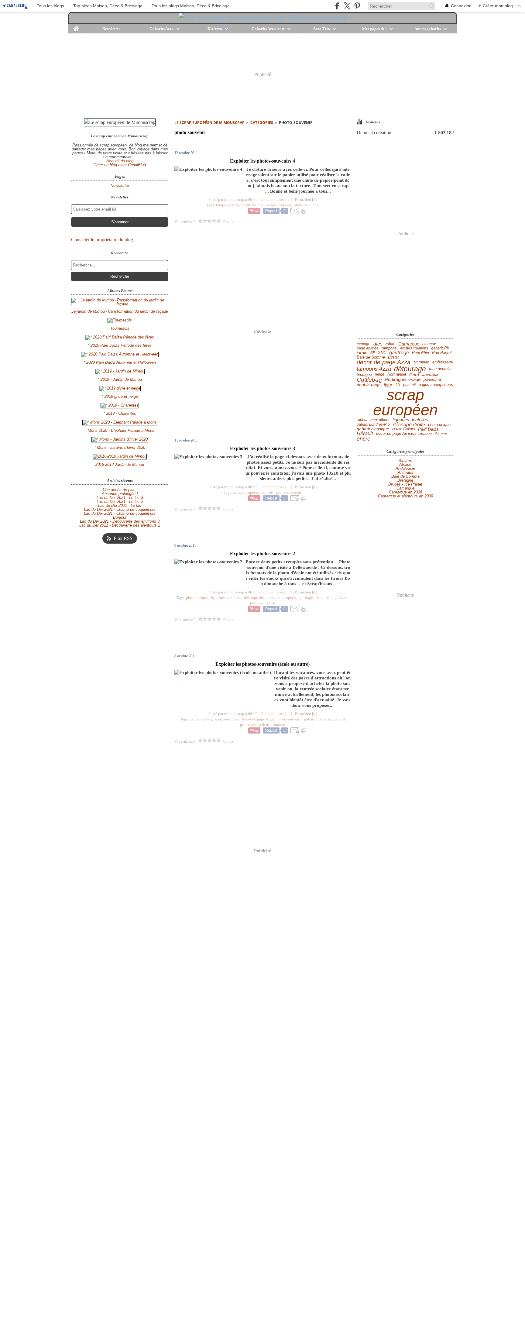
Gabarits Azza (161, 29)
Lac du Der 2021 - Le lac (119, 505)
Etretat (393, 357)
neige (379, 374)
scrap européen (405, 402)
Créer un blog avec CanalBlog (120, 165)
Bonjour (119, 517)
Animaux (405, 472)
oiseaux (429, 344)
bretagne (364, 374)
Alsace (441, 434)
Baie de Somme (371, 357)
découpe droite (409, 424)
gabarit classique (373, 429)
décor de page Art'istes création (404, 434)
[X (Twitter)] (347, 5)
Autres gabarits (427, 29)
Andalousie (405, 468)
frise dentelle (440, 369)
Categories (261, 122)
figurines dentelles (410, 420)
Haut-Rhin (420, 353)
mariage (363, 344)
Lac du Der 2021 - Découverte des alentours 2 (119, 525)
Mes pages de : (374, 29)
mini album (379, 420)
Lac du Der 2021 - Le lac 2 (120, 501)
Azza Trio (321, 29)
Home (76, 26)
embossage (442, 362)
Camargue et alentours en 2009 (405, 496)
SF (372, 353)
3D (397, 385)
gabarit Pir (440, 348)
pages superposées (436, 385)
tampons (389, 348)
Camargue (408, 344)
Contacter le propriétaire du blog (102, 239)
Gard (414, 375)
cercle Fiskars (403, 429)
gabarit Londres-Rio (373, 424)
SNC (382, 353)
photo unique (439, 425)
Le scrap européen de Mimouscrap (209, 122)
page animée (368, 348)
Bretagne (405, 480)
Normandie (396, 374)
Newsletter (111, 29)
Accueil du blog (119, 161)
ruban (390, 344)
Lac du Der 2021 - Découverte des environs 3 (120, 521)
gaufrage (399, 353)
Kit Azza (215, 29)
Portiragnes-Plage (402, 379)
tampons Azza (374, 369)
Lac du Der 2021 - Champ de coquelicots (120, 509)
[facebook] (337, 5)
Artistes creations (414, 348)
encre (363, 439)
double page (369, 385)
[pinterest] (357, 5)
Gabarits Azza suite (268, 29)
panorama (432, 380)
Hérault (365, 433)
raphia (362, 420)
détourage (410, 369)
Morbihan (421, 362)
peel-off (409, 385)
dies (378, 344)
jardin (362, 353)
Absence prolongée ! (120, 493)
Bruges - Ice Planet (405, 484)
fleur (388, 385)
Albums (405, 460)
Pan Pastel (441, 353)
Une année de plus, (120, 489)
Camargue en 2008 (405, 492)
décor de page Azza (383, 362)
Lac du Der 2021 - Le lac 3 (120, 497)
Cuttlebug (369, 380)
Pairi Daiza (428, 429)
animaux (430, 375)
